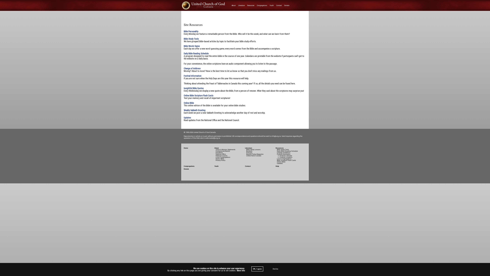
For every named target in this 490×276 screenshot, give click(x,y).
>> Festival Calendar (284, 156)
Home (186, 148)
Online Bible (281, 162)
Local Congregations (223, 157)
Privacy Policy (220, 160)
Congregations (189, 166)
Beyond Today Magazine (255, 154)
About (216, 148)
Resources (280, 148)
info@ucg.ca (276, 136)
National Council (221, 156)
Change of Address (283, 152)
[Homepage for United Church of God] (206, 5)
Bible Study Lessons (253, 149)
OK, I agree (257, 269)
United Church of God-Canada (205, 132)
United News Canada (253, 156)
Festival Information (283, 154)
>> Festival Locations (284, 157)
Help (277, 166)
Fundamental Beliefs (223, 151)
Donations (219, 152)
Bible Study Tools (283, 149)
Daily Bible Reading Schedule (287, 151)
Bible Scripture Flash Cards (286, 160)
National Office (221, 154)
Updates (280, 163)
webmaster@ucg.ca (212, 138)
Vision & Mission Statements (225, 149)
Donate (186, 169)
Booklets (249, 151)
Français (249, 152)
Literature (248, 148)
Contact (248, 166)
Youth (216, 166)
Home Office (220, 159)
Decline (275, 269)
